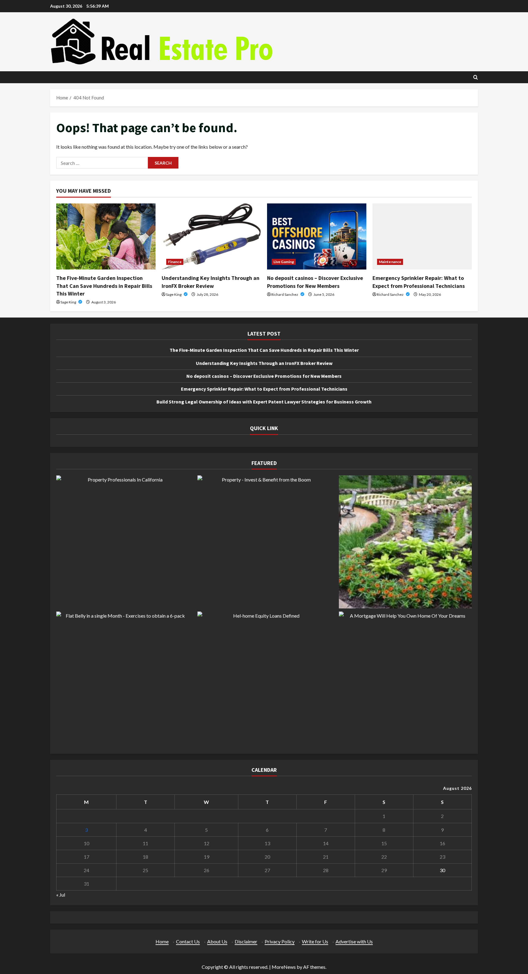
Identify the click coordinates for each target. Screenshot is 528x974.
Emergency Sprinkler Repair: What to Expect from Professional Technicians (264, 389)
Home (162, 941)
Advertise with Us (354, 941)
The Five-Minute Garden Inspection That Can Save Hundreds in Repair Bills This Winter (104, 285)
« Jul (60, 895)
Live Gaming (283, 261)
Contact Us (188, 941)
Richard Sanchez (285, 294)
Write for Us (315, 941)
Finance (175, 261)
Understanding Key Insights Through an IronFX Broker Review (264, 363)
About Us (217, 941)
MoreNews (284, 967)
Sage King (69, 302)
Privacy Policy (280, 941)
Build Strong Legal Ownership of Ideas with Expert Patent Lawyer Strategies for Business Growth (264, 402)
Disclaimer (246, 941)
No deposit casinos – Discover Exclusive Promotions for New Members (264, 376)
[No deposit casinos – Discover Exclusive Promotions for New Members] (316, 236)
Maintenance (390, 261)
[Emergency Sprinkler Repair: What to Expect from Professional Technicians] (422, 236)
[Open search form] (475, 77)
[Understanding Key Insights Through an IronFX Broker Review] (211, 236)
